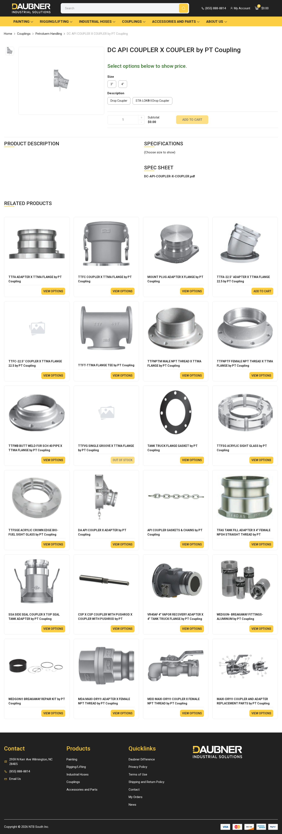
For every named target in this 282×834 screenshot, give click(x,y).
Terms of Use (138, 774)
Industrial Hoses (95, 21)
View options (53, 291)
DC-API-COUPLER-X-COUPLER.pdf (169, 176)
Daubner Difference (142, 759)
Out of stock (123, 460)
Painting (21, 21)
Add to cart (192, 120)
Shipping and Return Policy (146, 782)
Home (8, 34)
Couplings (132, 21)
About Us (214, 21)
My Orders (135, 797)
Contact (134, 789)
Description (115, 93)
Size (110, 77)
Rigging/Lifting (54, 21)
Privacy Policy (138, 767)
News (132, 805)
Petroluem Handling (49, 34)
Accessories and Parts (174, 21)
